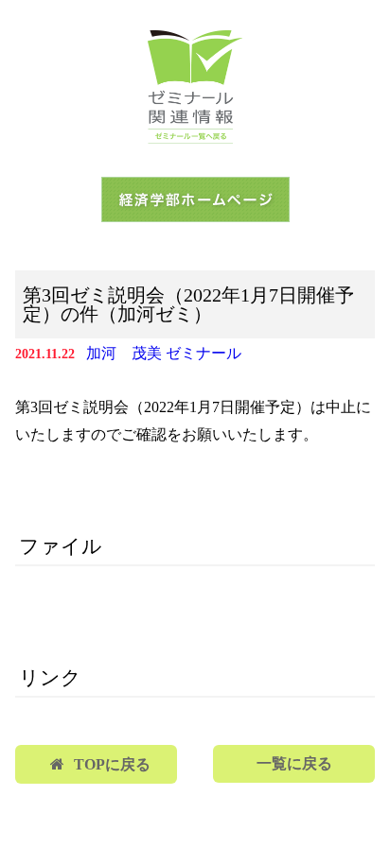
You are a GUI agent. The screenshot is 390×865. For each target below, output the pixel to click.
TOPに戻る (112, 764)
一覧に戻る (294, 763)
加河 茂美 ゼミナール (163, 353)
